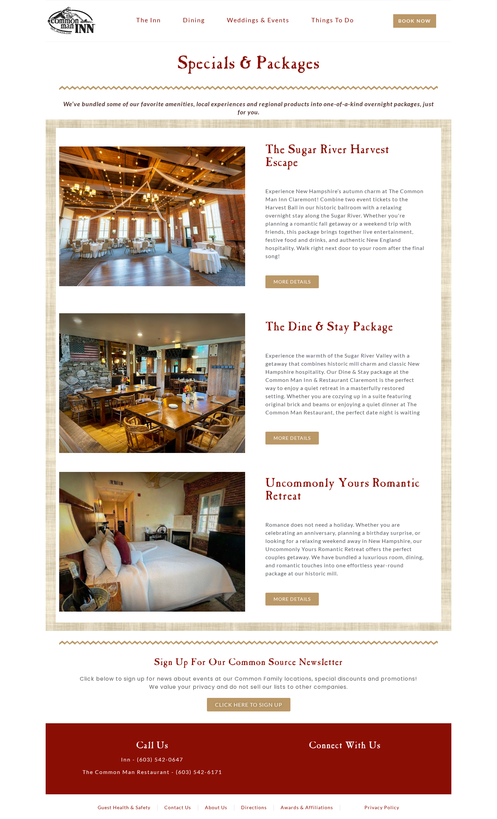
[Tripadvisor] (352, 762)
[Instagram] (366, 762)
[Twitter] (338, 762)
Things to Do (332, 20)
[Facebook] (324, 762)
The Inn (148, 20)
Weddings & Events (258, 20)
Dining (194, 20)
